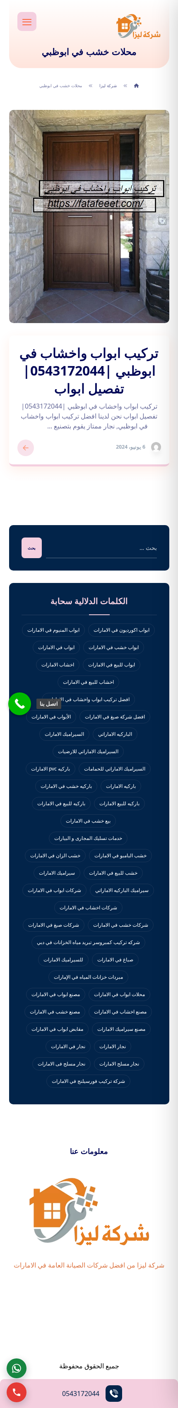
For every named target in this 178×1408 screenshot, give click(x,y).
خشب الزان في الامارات (55, 855)
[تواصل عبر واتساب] (16, 1368)
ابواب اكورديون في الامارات (121, 629)
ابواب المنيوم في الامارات (53, 629)
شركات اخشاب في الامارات (88, 907)
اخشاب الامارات (57, 664)
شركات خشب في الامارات (120, 924)
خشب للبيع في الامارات (113, 872)
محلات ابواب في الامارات (119, 994)
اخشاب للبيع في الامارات (88, 681)
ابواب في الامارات (56, 647)
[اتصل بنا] (19, 703)
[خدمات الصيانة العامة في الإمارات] (138, 26)
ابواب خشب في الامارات (114, 647)
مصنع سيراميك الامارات (121, 1028)
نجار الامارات (112, 1046)
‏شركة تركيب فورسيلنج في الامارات (88, 1081)
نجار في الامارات (68, 1046)
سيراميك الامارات (57, 872)
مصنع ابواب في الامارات (55, 994)
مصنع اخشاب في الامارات (120, 1011)
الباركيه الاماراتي (115, 733)
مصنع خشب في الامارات (55, 1011)
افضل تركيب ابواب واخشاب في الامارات (88, 699)
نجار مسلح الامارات (119, 1063)
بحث (32, 548)
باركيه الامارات (121, 786)
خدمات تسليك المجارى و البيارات (88, 838)
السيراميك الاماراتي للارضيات (88, 751)
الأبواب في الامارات (51, 716)
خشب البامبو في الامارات (120, 855)
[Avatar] (156, 447)
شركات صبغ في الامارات (53, 924)
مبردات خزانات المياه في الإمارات (88, 976)
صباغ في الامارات (115, 959)
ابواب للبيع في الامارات (111, 664)
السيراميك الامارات (64, 733)
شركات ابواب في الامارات (54, 890)
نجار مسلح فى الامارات (61, 1063)
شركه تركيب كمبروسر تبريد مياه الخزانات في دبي (88, 942)
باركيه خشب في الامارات (66, 786)
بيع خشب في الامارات (88, 820)
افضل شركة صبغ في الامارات (115, 716)
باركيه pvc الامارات (50, 768)
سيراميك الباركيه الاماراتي (122, 890)
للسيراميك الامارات (63, 959)
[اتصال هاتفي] (16, 1392)
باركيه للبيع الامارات (119, 803)
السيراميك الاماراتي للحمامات (114, 768)
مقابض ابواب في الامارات (57, 1028)
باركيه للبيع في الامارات (61, 803)
